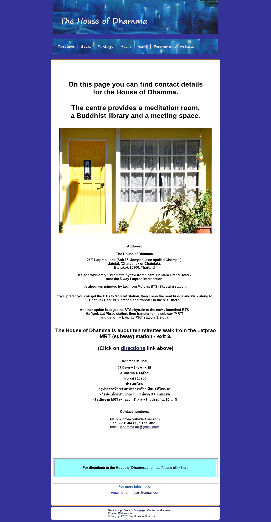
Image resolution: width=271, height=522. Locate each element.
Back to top (115, 510)
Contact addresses (158, 510)
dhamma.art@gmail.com (139, 427)
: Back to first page (134, 510)
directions (133, 348)
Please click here (174, 468)
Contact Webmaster (120, 513)
